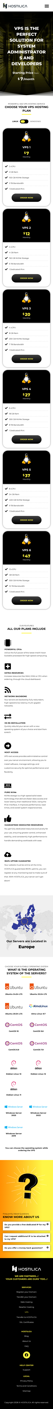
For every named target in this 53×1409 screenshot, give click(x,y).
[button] (26, 1226)
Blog (26, 1336)
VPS (26, 1312)
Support (26, 1370)
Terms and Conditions (27, 1386)
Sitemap (27, 1391)
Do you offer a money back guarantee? (24, 1248)
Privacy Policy (26, 1381)
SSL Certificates (27, 1322)
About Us (26, 1341)
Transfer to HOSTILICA (26, 1317)
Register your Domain (26, 1292)
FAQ (27, 1346)
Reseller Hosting (26, 1307)
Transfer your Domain (26, 1297)
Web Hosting (26, 1302)
